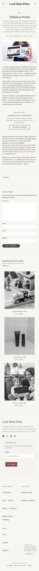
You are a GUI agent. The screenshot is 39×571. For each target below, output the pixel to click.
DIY (19, 13)
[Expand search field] (35, 3)
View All (6, 266)
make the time (17, 73)
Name (4, 223)
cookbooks (5, 177)
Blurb (4, 86)
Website (4, 238)
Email (4, 230)
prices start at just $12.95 (26, 152)
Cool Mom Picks (19, 4)
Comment (5, 201)
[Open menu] (3, 4)
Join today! (11, 464)
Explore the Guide (21, 127)
